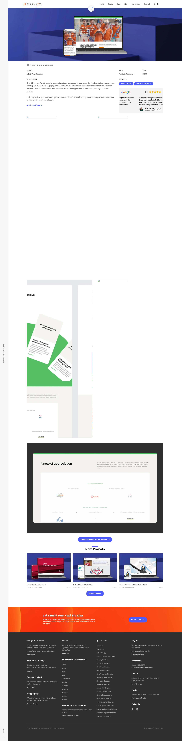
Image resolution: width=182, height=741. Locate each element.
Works (33, 65)
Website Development (143, 84)
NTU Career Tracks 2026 (82, 585)
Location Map (137, 684)
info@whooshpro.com (144, 668)
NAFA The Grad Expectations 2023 (133, 585)
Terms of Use (159, 728)
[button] (159, 109)
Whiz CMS (30, 687)
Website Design (126, 84)
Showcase (31, 655)
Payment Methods (139, 698)
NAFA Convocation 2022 (36, 585)
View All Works (95, 594)
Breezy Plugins (32, 704)
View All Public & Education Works (95, 540)
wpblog (29, 671)
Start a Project (138, 620)
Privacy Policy (148, 728)
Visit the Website (34, 105)
